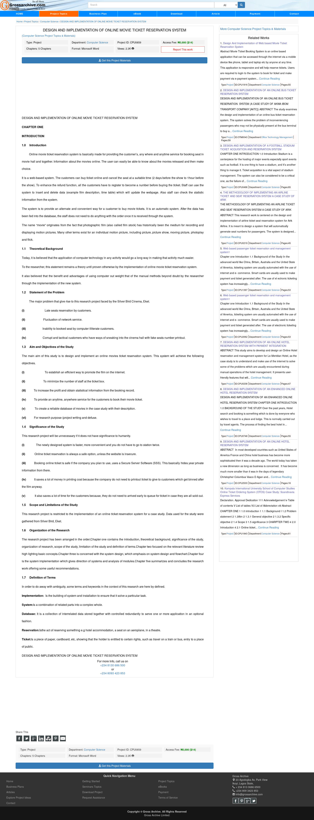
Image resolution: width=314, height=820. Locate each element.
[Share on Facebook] (19, 738)
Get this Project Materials (116, 60)
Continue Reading (269, 78)
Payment (255, 14)
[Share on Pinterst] (56, 738)
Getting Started (91, 781)
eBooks (162, 786)
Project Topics (58, 14)
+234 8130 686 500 (112, 665)
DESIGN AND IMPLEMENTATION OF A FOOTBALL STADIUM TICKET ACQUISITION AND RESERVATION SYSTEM (257, 147)
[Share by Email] (63, 738)
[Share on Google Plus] (34, 738)
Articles (10, 792)
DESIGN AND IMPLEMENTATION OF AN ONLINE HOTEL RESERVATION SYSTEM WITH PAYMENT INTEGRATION (255, 344)
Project (229, 84)
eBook (137, 14)
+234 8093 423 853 (112, 673)
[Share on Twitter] (26, 738)
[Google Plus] (247, 801)
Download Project (92, 792)
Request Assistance (93, 797)
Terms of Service (168, 797)
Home (9, 781)
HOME (19, 14)
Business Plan (98, 14)
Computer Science (97, 42)
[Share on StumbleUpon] (48, 738)
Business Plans (15, 786)
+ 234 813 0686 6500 (247, 787)
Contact (294, 14)
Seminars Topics (91, 786)
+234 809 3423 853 (246, 790)
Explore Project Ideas (18, 797)
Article (216, 14)
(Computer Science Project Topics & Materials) (48, 35)
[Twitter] (253, 801)
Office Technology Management (277, 137)
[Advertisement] (114, 88)
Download (176, 14)
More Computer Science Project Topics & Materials (253, 29)
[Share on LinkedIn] (41, 738)
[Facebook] (235, 801)
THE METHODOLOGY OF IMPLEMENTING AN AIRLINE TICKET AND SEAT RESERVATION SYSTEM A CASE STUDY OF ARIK (257, 196)
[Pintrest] (241, 801)
